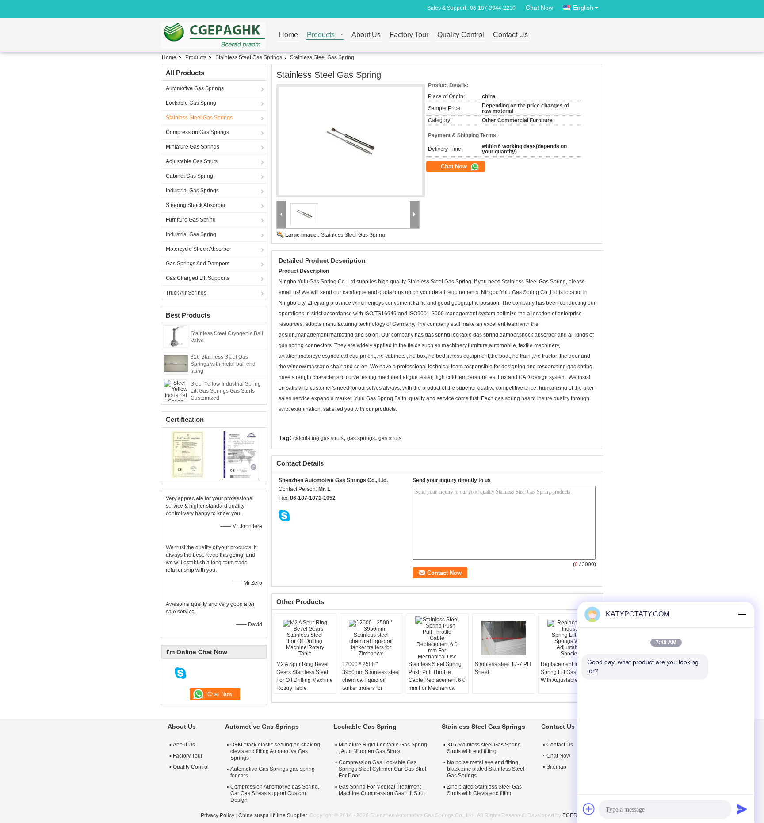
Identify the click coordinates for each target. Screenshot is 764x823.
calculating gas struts (318, 438)
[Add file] (589, 809)
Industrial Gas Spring (191, 234)
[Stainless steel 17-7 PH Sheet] (504, 638)
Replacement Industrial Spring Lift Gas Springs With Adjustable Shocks (569, 672)
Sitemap (556, 767)
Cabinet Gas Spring (189, 176)
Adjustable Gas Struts (192, 161)
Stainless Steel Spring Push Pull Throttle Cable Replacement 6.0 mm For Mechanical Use (437, 680)
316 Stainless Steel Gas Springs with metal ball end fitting (223, 364)
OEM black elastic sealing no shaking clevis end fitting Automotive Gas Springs (275, 751)
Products (321, 35)
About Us (366, 35)
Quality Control (460, 35)
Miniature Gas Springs (192, 147)
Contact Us (510, 35)
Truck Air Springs (186, 293)
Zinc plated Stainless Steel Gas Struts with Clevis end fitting (484, 790)
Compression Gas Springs (197, 132)
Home (288, 35)
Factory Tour (409, 35)
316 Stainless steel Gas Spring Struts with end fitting (484, 748)
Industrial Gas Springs (192, 191)
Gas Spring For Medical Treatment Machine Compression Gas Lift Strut (382, 790)
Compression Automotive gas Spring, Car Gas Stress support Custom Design (274, 793)
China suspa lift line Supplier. (273, 815)
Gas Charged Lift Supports (197, 278)
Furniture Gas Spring (191, 220)
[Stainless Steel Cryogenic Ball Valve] (176, 336)
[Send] (742, 809)
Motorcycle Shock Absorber (198, 249)
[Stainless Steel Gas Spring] (350, 141)
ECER (569, 815)
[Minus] (742, 614)
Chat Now (539, 7)
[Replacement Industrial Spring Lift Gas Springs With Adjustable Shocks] (569, 638)
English (583, 7)
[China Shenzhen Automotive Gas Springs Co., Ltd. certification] (187, 454)
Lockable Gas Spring (191, 103)
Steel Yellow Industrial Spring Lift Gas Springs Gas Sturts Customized (226, 391)
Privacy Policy (217, 815)
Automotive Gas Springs (195, 88)
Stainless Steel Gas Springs (248, 57)
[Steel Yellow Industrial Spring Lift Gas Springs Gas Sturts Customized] (176, 390)
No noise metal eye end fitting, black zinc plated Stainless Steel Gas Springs (485, 769)
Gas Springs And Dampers (197, 263)
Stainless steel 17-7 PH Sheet (503, 668)
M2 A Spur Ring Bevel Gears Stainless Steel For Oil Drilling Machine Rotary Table (304, 676)
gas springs (361, 438)
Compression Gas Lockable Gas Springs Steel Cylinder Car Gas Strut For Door (382, 769)
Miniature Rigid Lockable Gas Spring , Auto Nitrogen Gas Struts (383, 748)
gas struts (389, 438)
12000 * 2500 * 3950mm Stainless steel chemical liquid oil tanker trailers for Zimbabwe (371, 680)
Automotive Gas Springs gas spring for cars (272, 772)
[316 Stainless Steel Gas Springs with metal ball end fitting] (176, 363)
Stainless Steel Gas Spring (353, 235)
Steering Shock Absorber (195, 205)
